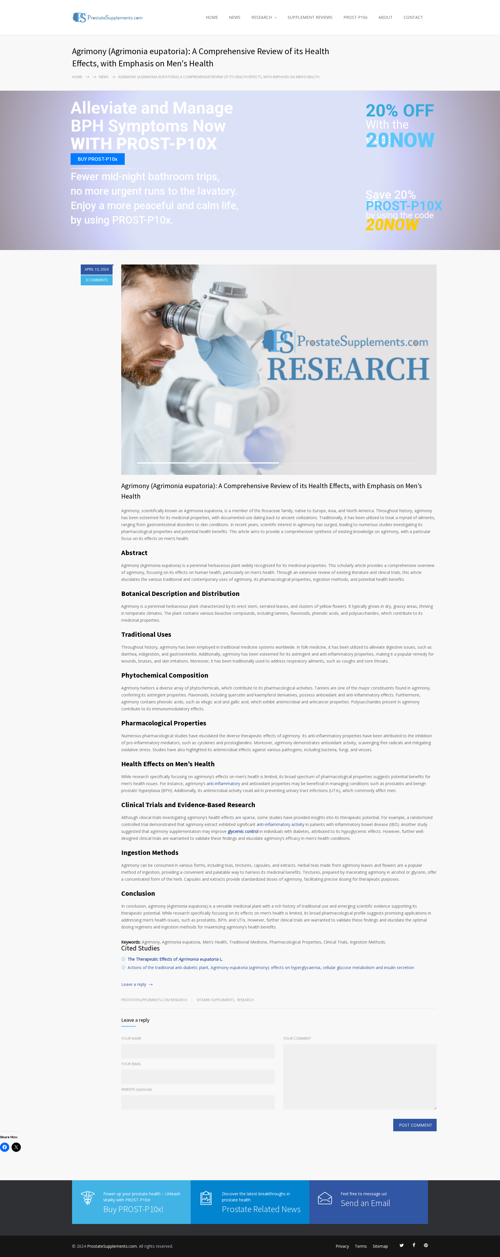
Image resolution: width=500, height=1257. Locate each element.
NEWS (234, 17)
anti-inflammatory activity (280, 824)
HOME (212, 17)
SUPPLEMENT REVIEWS (310, 17)
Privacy (342, 1246)
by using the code (400, 215)
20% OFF (400, 114)
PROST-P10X (404, 206)
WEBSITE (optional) (136, 1089)
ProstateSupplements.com (112, 1246)
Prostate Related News (261, 1208)
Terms (361, 1246)
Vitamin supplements (215, 999)
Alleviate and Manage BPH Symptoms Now (152, 117)
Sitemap (380, 1246)
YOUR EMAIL (131, 1063)
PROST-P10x (355, 17)
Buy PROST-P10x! (133, 1208)
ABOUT (385, 17)
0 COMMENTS (97, 280)
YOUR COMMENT (297, 1038)
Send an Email (365, 1202)
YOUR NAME (131, 1038)
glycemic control (243, 831)
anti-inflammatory (224, 783)
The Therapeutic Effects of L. (175, 959)
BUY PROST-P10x (97, 159)
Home (77, 76)
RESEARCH (261, 17)
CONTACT (413, 17)
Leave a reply (133, 984)
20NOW (400, 140)
